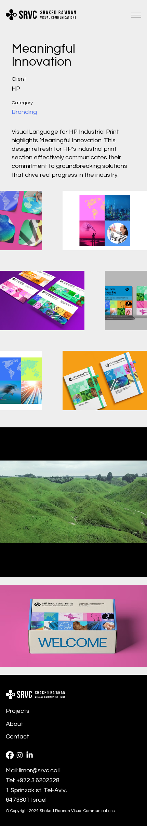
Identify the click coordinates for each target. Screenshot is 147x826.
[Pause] (8, 567)
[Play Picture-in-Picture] (126, 567)
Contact (17, 736)
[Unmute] (20, 567)
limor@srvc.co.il (40, 770)
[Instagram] (20, 755)
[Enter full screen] (137, 567)
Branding (24, 112)
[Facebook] (10, 755)
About (14, 724)
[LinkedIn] (30, 755)
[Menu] (136, 15)
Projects (17, 711)
